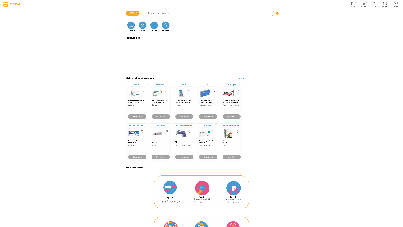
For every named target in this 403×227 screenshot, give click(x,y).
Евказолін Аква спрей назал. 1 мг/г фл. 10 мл (183, 101)
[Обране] (154, 25)
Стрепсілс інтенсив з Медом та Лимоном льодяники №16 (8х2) (231, 101)
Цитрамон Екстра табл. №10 (135, 142)
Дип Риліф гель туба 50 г (183, 142)
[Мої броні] (131, 25)
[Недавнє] (165, 25)
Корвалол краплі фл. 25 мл (231, 142)
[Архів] (142, 25)
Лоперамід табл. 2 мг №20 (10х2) (207, 142)
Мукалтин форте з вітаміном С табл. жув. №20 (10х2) (206, 101)
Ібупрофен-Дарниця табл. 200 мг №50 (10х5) (159, 101)
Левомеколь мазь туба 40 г (159, 142)
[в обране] (142, 91)
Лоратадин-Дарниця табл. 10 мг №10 (136, 101)
